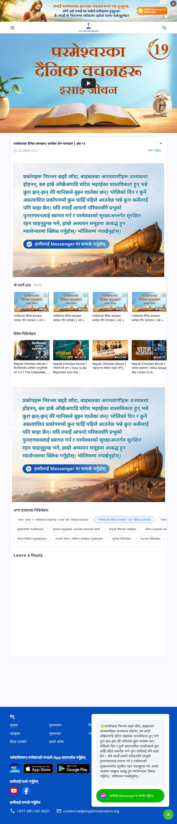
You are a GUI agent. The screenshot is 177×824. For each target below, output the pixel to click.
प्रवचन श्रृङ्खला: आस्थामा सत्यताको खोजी (76, 529)
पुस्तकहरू (55, 725)
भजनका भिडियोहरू (150, 538)
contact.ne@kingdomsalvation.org (91, 811)
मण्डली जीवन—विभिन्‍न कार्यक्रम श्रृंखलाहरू (79, 538)
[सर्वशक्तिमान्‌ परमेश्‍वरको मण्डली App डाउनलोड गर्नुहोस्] (15, 768)
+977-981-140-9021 (33, 811)
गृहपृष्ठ (14, 725)
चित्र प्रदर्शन (18, 741)
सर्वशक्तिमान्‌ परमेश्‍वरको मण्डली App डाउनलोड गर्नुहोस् (47, 757)
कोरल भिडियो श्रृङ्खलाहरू (31, 538)
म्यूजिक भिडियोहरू (121, 538)
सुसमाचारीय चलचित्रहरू (30, 529)
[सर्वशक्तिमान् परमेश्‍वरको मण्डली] (88, 27)
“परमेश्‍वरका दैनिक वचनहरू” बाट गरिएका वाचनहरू (124, 519)
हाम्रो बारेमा (56, 741)
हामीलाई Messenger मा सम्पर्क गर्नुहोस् (131, 795)
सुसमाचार (55, 733)
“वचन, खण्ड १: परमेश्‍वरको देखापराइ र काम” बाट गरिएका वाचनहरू (52, 519)
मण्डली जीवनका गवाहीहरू (122, 529)
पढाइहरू (15, 733)
